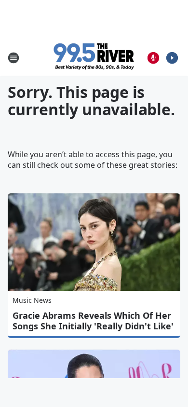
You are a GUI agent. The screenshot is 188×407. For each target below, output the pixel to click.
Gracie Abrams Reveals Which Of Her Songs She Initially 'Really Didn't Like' (93, 320)
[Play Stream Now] (172, 58)
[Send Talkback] (153, 58)
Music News (32, 300)
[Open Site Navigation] (13, 58)
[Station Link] (94, 57)
